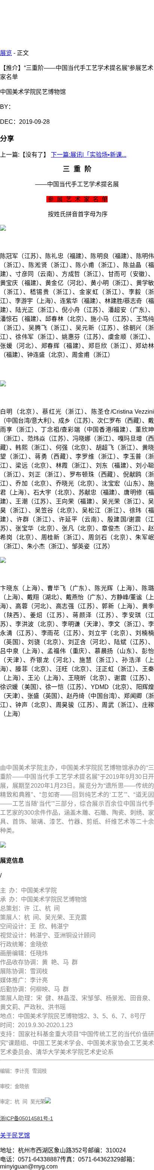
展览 (6, 53)
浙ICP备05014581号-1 (26, 1118)
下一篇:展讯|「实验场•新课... (88, 154)
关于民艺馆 (15, 1135)
